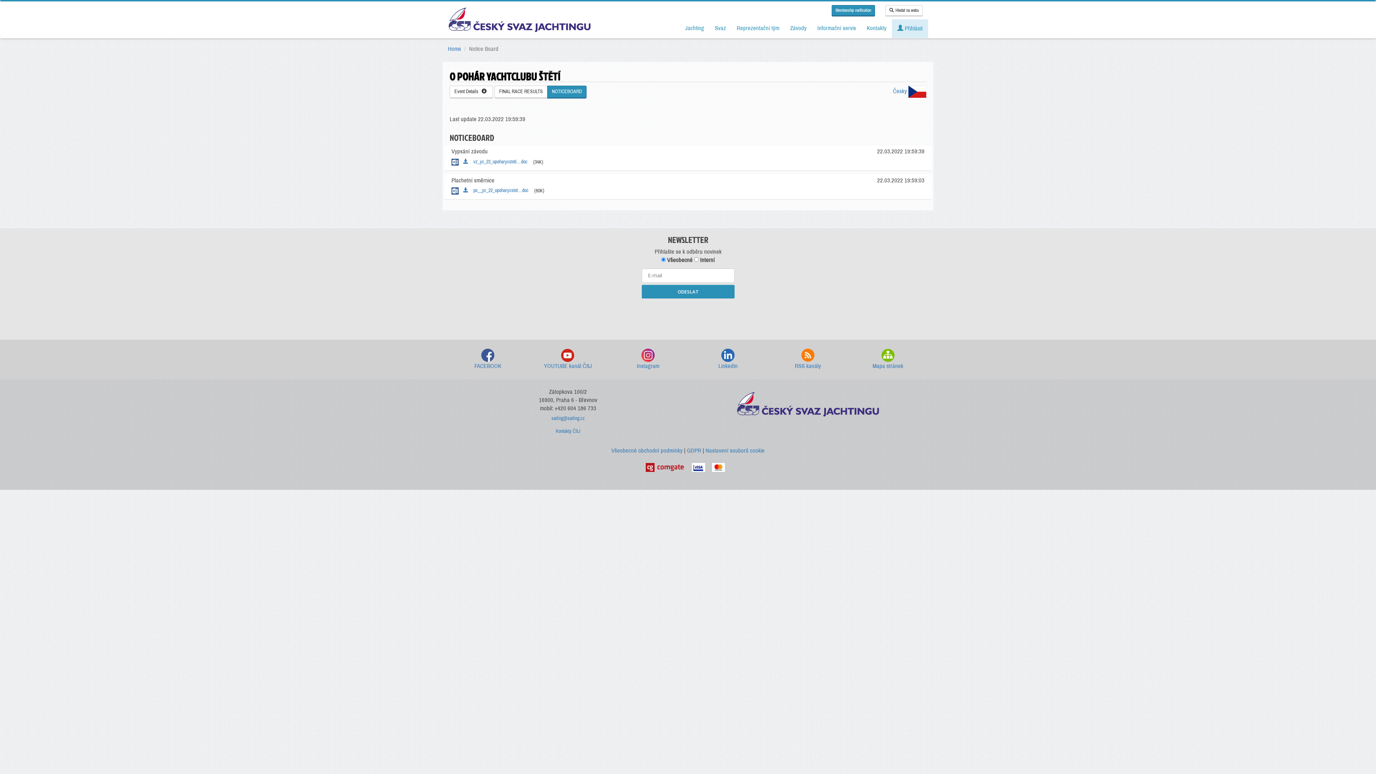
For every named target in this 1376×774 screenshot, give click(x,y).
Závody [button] (798, 28)
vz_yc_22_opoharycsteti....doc (498, 161)
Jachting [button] (694, 28)
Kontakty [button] (877, 28)
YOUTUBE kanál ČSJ (568, 366)
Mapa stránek (888, 366)
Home (454, 49)
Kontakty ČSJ (568, 431)
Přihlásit (913, 28)
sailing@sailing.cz (568, 418)
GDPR (694, 451)
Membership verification (853, 10)
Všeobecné (679, 260)
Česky (900, 91)
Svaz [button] (720, 28)
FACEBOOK (487, 366)
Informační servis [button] (836, 28)
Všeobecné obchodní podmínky (647, 451)
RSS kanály (808, 366)
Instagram (648, 366)
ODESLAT (688, 291)
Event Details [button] (468, 91)
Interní (707, 260)
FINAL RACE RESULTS (521, 91)
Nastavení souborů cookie (735, 451)
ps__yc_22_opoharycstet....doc (499, 190)
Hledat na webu (907, 10)
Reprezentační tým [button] (758, 28)
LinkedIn (728, 366)
